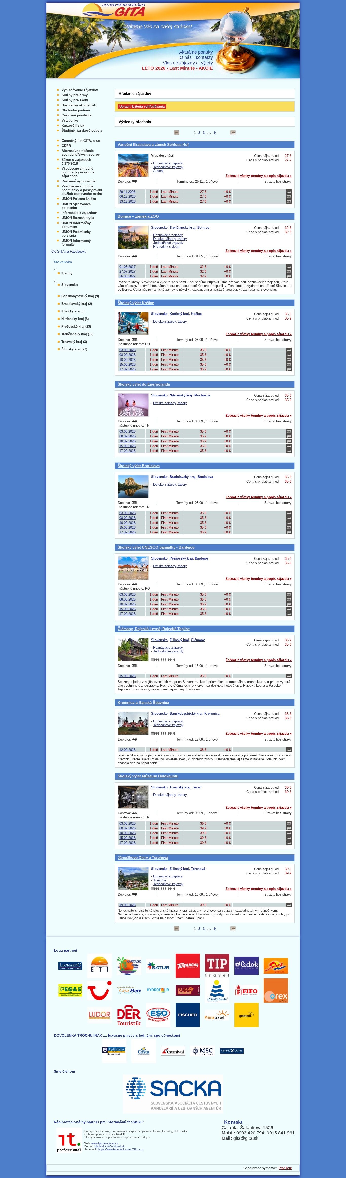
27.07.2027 (127, 271)
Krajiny (66, 273)
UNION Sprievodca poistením (76, 206)
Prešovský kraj (181, 558)
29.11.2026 (127, 192)
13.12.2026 (127, 201)
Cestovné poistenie (76, 115)
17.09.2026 (127, 369)
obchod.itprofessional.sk (110, 1146)
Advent (158, 171)
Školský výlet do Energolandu (144, 384)
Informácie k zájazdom (79, 213)
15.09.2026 (127, 364)
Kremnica (211, 713)
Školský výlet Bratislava (139, 466)
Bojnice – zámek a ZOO (138, 216)
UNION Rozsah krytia (78, 218)
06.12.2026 (127, 196)
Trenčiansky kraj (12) (77, 334)
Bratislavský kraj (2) (76, 304)
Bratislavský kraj (183, 477)
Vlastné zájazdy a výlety (188, 62)
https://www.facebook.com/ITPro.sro (120, 1149)
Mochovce (202, 395)
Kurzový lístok (73, 125)
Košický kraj (179, 314)
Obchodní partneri (76, 110)
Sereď (197, 787)
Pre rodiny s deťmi (166, 246)
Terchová (198, 869)
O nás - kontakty (196, 57)
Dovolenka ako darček (79, 105)
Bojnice (203, 227)
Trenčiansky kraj (182, 227)
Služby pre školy (75, 100)
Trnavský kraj (180, 787)
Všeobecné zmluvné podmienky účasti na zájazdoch (78, 172)
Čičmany (198, 640)
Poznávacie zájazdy (168, 163)
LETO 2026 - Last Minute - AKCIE (177, 68)
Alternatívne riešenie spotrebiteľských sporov (81, 152)
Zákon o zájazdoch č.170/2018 (76, 161)
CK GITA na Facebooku (68, 251)
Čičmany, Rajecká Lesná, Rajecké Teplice (154, 629)
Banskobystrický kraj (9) (80, 296)
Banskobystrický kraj (186, 713)
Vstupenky (70, 120)
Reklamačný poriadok (78, 181)
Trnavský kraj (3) (74, 342)
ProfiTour (285, 1168)
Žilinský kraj (179, 640)
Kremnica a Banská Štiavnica (143, 702)
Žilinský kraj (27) (74, 349)
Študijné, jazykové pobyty (82, 130)
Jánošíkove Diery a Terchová (143, 857)
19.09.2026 (127, 905)
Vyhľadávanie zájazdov (80, 90)
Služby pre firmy (75, 95)
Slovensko (159, 227)
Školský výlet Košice (136, 303)
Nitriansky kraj (181, 395)
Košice (196, 314)
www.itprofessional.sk (104, 1143)
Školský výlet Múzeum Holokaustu (148, 776)
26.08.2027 (127, 276)
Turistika (159, 880)
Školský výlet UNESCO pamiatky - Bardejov (156, 547)
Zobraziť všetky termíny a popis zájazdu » (259, 176)
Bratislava (205, 477)
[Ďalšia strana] (233, 132)
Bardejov (202, 558)
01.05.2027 (127, 267)
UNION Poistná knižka (79, 199)
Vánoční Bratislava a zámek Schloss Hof (153, 144)
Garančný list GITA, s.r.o (81, 141)
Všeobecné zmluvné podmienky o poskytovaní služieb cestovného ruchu (82, 190)
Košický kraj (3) (73, 311)
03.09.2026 (127, 350)
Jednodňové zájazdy (168, 167)
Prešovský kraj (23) (76, 326)
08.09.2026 (127, 355)
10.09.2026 (127, 360)
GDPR (66, 146)
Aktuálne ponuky (196, 52)
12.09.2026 (127, 750)
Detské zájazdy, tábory (170, 239)
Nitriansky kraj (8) (75, 319)
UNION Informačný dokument (76, 225)
